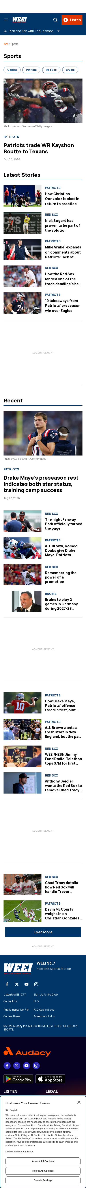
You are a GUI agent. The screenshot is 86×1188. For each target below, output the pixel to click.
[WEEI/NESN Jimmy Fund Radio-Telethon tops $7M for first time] (22, 756)
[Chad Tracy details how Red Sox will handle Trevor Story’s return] (22, 884)
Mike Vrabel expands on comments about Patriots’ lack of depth (63, 254)
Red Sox (51, 70)
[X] (16, 984)
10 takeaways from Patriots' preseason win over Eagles (62, 305)
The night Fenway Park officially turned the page (63, 524)
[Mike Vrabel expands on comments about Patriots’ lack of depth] (22, 249)
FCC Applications (44, 1009)
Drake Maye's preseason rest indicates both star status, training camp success (41, 484)
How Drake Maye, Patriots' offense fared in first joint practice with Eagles (63, 708)
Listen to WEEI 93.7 (15, 994)
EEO (36, 1001)
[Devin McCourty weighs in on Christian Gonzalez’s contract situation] (22, 911)
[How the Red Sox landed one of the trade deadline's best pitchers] (22, 276)
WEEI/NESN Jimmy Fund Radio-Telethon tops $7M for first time (63, 761)
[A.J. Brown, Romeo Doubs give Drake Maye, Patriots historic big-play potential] (22, 548)
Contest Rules (12, 1016)
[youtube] (26, 984)
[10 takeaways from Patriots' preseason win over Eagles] (22, 303)
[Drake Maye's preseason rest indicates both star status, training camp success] (43, 433)
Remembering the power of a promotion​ (61, 577)
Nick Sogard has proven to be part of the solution (62, 225)
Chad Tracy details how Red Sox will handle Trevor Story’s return (61, 889)
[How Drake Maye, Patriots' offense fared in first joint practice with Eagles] (22, 702)
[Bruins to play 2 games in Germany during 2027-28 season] (22, 601)
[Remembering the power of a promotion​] (22, 574)
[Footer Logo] (43, 1052)
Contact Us (10, 1001)
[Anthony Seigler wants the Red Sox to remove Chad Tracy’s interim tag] (22, 783)
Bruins (70, 70)
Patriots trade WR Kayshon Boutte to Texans (39, 148)
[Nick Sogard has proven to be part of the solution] (22, 223)
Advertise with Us (44, 1016)
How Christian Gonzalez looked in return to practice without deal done (62, 201)
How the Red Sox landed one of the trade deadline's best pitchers (63, 281)
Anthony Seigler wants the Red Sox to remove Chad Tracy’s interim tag (63, 788)
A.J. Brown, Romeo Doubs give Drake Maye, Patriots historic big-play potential (61, 555)
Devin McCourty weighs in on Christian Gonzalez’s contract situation (63, 916)
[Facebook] (7, 984)
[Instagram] (36, 984)
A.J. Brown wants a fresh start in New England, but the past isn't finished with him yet (63, 736)
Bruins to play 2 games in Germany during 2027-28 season (61, 606)
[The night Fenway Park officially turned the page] (22, 521)
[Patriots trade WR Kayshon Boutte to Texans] (43, 101)
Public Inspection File (16, 1009)
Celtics (12, 70)
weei (6, 44)
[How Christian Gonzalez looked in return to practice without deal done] (22, 196)
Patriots (31, 70)
